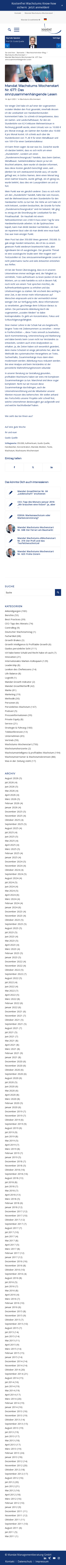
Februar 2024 (12, 903)
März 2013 (10, 1448)
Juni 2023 (10, 936)
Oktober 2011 (12, 1519)
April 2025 (10, 844)
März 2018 (10, 1198)
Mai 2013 (10, 1440)
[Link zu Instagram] (58, 1558)
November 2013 (13, 1415)
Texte (49, 447)
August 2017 (11, 1228)
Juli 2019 (9, 1132)
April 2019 (10, 1144)
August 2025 (11, 828)
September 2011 (14, 1523)
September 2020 (14, 1073)
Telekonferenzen (14, 731)
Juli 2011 (9, 1532)
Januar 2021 (11, 1057)
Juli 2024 (9, 882)
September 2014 (14, 1373)
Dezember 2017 (13, 1211)
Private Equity (12, 719)
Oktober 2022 (12, 969)
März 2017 (10, 1248)
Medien (42, 447)
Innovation (10, 656)
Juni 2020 (10, 1086)
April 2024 (10, 894)
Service (9, 723)
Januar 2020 (11, 1107)
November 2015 (13, 1315)
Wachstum (10, 450)
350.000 (20, 443)
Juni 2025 (10, 836)
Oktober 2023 (12, 919)
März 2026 (10, 799)
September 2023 (14, 923)
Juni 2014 (10, 1386)
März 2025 (10, 849)
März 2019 (10, 1148)
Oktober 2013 (12, 1419)
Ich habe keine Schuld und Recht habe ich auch (29, 652)
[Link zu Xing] (49, 1558)
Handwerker (10, 447)
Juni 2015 (10, 1336)
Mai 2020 (10, 1090)
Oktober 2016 (12, 1269)
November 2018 (13, 1165)
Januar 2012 (11, 1507)
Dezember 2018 (13, 1161)
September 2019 (14, 1123)
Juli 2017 (9, 1232)
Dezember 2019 (13, 1111)
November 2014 (13, 1365)
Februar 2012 (12, 1502)
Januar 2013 (11, 1457)
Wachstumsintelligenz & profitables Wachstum (29, 752)
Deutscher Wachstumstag (18, 631)
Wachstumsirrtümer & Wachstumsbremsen (28, 756)
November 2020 (13, 1065)
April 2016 (10, 1294)
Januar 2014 (11, 1407)
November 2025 (13, 815)
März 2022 (10, 998)
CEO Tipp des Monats (16, 623)
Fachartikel (10, 636)
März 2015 (10, 1348)
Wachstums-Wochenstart (30, 99)
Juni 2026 (10, 786)
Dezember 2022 (13, 961)
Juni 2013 (10, 1436)
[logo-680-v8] (47, 29)
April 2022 (10, 994)
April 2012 (10, 1494)
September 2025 (14, 824)
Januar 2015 (11, 1357)
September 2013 (14, 1423)
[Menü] (15, 29)
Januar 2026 (11, 807)
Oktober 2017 (12, 1219)
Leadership (11, 665)
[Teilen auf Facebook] (14, 467)
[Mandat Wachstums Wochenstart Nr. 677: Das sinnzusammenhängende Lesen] (29, 73)
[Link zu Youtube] (54, 1558)
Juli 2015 (9, 1332)
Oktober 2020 (12, 1069)
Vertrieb (9, 740)
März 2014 (10, 1398)
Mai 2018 (10, 1190)
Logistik (9, 677)
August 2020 (11, 1078)
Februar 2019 (12, 1153)
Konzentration (23, 447)
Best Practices (12, 619)
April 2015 (10, 1344)
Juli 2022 (9, 982)
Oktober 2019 (12, 1119)
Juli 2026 (9, 782)
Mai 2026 (10, 790)
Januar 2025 (11, 857)
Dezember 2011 (13, 1511)
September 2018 (14, 1173)
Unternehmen (12, 735)
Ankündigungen (13, 611)
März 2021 (10, 1048)
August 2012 (11, 1477)
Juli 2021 (9, 1032)
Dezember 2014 (13, 1361)
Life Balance (11, 673)
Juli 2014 (9, 1382)
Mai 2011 (10, 1536)
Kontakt (18, 13)
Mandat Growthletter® (30, 20)
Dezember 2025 (13, 811)
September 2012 (14, 1473)
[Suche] (8, 29)
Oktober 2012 (12, 1469)
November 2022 (13, 965)
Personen (10, 702)
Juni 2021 (10, 1036)
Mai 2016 (10, 1290)
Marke (8, 690)
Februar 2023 (12, 953)
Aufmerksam (31, 443)
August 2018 (11, 1178)
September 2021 (14, 1023)
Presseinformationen (16, 715)
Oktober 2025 (12, 819)
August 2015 (11, 1327)
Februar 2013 (12, 1452)
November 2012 (13, 1465)
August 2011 (11, 1527)
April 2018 (10, 1194)
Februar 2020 (12, 1103)
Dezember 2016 (13, 1261)
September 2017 (14, 1223)
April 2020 (10, 1094)
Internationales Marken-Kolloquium (23, 660)
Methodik (10, 698)
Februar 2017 (12, 1252)
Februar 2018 (12, 1203)
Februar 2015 (12, 1352)
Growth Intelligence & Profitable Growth (26, 644)
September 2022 (14, 973)
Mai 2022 (10, 990)
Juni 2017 (10, 1236)
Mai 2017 (10, 1240)
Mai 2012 (10, 1490)
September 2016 (14, 1273)
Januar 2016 (11, 1307)
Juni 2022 (10, 986)
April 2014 (10, 1394)
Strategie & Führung (15, 727)
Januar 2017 (11, 1257)
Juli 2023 (9, 932)
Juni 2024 (10, 886)
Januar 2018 (11, 1207)
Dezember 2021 (13, 1011)
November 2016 (13, 1265)
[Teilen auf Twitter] (33, 467)
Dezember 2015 (13, 1311)
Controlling (10, 627)
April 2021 (10, 1044)
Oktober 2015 (12, 1319)
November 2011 (13, 1515)
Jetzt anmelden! (39, 7)
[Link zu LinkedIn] (45, 1558)
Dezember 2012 (13, 1461)
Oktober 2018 (12, 1169)
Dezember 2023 (13, 911)
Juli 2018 (9, 1182)
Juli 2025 (9, 832)
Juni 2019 (10, 1136)
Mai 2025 (10, 840)
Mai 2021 (10, 1040)
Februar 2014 (12, 1402)
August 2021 (11, 1028)
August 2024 (11, 878)
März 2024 (10, 898)
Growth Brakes (13, 640)
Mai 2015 (10, 1340)
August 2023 (11, 928)
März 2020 (10, 1098)
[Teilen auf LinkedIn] (52, 467)
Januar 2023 (11, 957)
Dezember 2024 (13, 861)
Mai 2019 (10, 1140)
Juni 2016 (10, 1286)
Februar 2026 (12, 803)
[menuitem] (18, 13)
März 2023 (10, 948)
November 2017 (13, 1215)
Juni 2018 (10, 1186)
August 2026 (11, 778)
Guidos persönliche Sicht (18, 648)
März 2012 (10, 1498)
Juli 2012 (9, 1482)
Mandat (34, 447)
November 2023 (13, 915)
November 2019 (13, 1115)
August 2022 (11, 978)
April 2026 (10, 794)
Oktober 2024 (12, 869)
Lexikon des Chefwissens (18, 669)
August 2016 (11, 1277)
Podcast (9, 710)
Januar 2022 (11, 1007)
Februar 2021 (12, 1053)
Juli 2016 (9, 1282)
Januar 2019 (11, 1157)
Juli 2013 (9, 1432)
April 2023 (10, 944)
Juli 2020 (9, 1082)
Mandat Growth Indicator (18, 681)
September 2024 (14, 874)
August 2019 (11, 1128)
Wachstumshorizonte (16, 748)
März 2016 (10, 1298)
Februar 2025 (12, 853)
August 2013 (11, 1427)
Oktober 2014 (12, 1369)
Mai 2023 (10, 940)
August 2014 (11, 1377)
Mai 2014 (10, 1390)
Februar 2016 (12, 1302)
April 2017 (10, 1244)
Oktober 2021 (12, 1019)
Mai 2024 (10, 890)
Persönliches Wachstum (17, 706)
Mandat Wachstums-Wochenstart (39, 13)
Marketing (10, 694)
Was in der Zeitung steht (18, 760)
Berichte (9, 615)
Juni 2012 (10, 1486)
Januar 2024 (11, 907)
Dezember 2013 (13, 1411)
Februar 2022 (12, 1003)
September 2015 (14, 1323)
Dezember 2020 (13, 1061)
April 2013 (10, 1444)
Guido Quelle (43, 443)
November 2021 (13, 1015)
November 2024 (13, 865)
